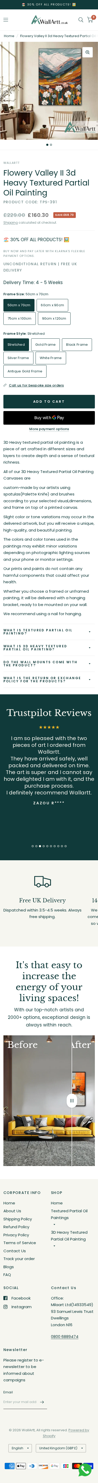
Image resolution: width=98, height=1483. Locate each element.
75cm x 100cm (20, 318)
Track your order (19, 1258)
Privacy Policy (16, 1235)
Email (8, 1392)
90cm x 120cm (54, 318)
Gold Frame (45, 344)
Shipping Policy (17, 1219)
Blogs (8, 1267)
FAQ (7, 1274)
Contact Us (14, 1251)
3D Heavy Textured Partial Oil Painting (69, 1236)
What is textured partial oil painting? (38, 632)
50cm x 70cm (19, 305)
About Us (12, 1211)
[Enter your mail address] (42, 1402)
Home (9, 35)
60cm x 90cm (52, 305)
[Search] (81, 19)
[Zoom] (87, 52)
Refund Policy (16, 1227)
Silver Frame (18, 357)
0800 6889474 (64, 1336)
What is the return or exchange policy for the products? (42, 679)
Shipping (10, 222)
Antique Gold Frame (25, 371)
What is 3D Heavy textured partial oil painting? (35, 647)
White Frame (51, 357)
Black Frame (77, 344)
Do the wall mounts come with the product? (40, 663)
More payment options (49, 429)
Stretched (16, 344)
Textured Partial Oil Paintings (69, 1214)
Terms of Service (19, 1242)
